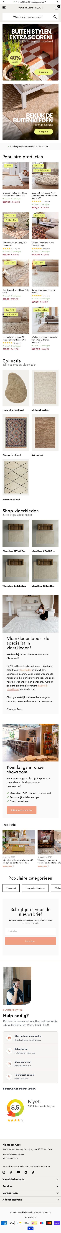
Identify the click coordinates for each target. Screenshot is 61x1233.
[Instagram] (4, 1172)
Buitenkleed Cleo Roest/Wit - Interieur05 (15, 244)
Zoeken (55, 17)
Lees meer (8, 865)
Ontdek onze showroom (21, 810)
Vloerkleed (11, 888)
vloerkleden (25, 670)
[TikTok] (33, 1172)
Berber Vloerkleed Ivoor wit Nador (43, 291)
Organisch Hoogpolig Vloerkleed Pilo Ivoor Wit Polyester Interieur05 (44, 196)
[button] (3, 2)
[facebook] (26, 1172)
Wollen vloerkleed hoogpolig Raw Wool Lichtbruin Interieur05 (44, 340)
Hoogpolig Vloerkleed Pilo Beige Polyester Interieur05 (14, 338)
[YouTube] (18, 1172)
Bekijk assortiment (4, 7)
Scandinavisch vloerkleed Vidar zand (16, 291)
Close (30, 1179)
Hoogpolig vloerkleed (35, 888)
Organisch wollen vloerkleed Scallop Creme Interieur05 (15, 194)
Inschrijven (30, 941)
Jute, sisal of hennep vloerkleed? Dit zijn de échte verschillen (18, 861)
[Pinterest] (11, 1172)
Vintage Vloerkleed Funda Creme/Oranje (43, 244)
